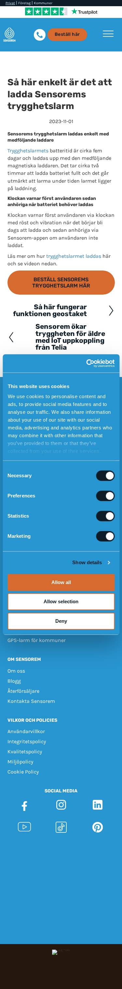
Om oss (16, 670)
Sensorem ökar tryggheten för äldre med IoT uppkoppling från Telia (70, 337)
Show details (87, 562)
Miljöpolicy (20, 762)
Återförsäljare (23, 691)
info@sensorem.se (79, 863)
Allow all (61, 582)
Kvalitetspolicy (24, 751)
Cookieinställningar (61, 882)
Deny (61, 621)
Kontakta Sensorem (31, 701)
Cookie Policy (23, 772)
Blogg (14, 680)
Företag (24, 3)
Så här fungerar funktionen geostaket (50, 310)
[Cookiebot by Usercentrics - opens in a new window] (87, 363)
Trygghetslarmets (27, 150)
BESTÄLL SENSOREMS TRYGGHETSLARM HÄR (61, 282)
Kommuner (43, 3)
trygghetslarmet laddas (73, 256)
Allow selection (61, 601)
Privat (10, 3)
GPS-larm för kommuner (36, 640)
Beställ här (67, 34)
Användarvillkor (26, 731)
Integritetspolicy (26, 741)
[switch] (105, 496)
